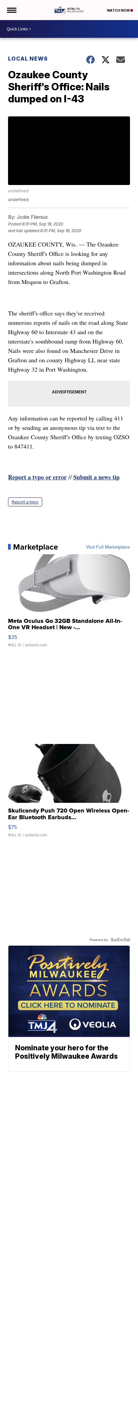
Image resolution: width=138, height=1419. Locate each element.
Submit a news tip (96, 477)
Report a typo (25, 501)
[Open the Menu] (11, 10)
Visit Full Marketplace (108, 547)
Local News (28, 58)
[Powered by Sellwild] (120, 939)
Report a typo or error (37, 477)
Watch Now (118, 10)
